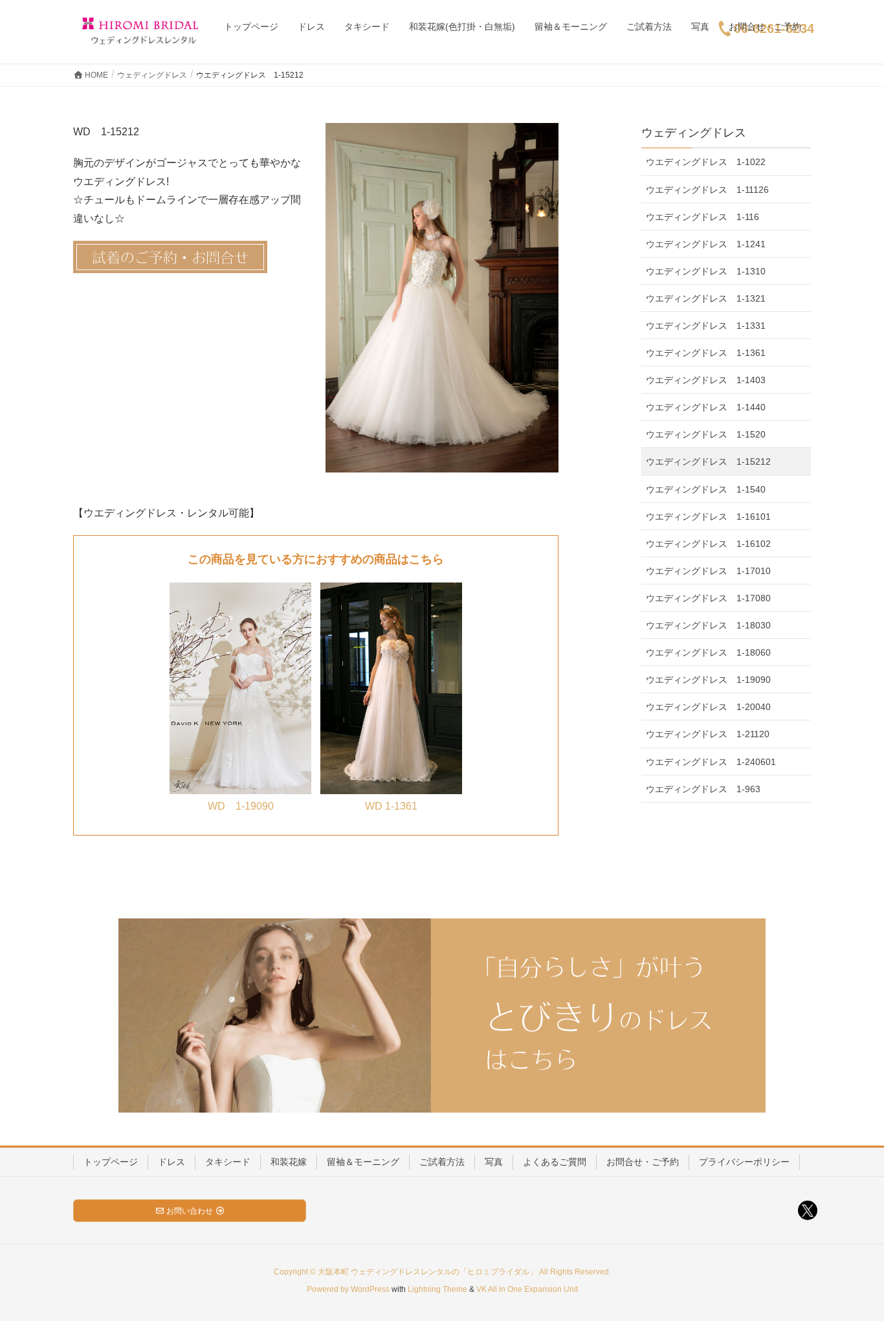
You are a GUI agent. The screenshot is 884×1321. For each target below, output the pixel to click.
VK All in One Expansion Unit (527, 1289)
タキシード (227, 1162)
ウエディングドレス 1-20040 (708, 707)
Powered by (329, 1289)
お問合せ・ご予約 (642, 1162)
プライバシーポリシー (744, 1162)
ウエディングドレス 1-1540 (706, 489)
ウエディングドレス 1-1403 (706, 380)
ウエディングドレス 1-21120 (707, 734)
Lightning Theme (437, 1289)
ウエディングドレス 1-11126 (707, 189)
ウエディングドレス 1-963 (703, 789)
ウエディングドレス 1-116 (702, 217)
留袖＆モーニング (363, 1162)
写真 (494, 1162)
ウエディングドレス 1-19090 (708, 679)
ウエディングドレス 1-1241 (706, 244)
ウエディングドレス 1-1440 (706, 407)
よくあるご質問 (554, 1162)
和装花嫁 (289, 1162)
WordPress (370, 1289)
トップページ (110, 1162)
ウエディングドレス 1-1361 (706, 353)
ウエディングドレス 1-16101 (708, 516)
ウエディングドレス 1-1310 (706, 271)
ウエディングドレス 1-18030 (708, 625)
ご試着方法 (442, 1162)
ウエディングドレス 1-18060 (708, 652)
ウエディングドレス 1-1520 (706, 434)
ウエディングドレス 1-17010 (708, 571)
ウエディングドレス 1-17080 (708, 598)
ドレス (171, 1162)
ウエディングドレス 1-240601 (711, 762)
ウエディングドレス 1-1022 (706, 162)
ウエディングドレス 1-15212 (708, 461)
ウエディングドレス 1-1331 (706, 325)
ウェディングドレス (693, 132)
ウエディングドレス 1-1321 (706, 298)
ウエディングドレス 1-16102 (708, 543)
